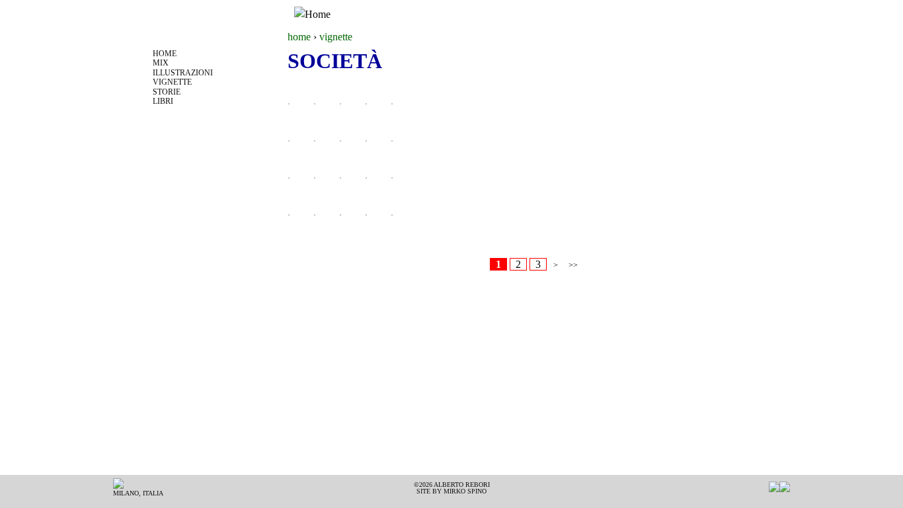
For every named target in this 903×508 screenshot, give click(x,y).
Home (165, 53)
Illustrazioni (183, 72)
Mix (161, 62)
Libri (163, 101)
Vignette (172, 82)
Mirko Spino (465, 491)
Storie (166, 92)
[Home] (312, 14)
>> (573, 265)
